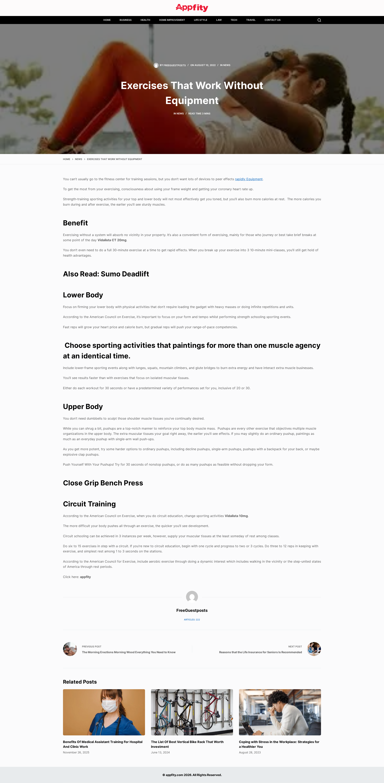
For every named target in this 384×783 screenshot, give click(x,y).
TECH (234, 19)
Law (219, 19)
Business (126, 19)
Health (145, 19)
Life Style (200, 19)
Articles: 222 (192, 619)
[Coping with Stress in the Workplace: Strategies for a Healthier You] (280, 712)
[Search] (319, 20)
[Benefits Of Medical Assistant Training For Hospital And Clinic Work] (104, 712)
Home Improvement (172, 19)
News (226, 65)
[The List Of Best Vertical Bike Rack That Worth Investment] (192, 712)
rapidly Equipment (249, 179)
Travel (251, 19)
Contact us (273, 19)
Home (107, 19)
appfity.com (174, 775)
